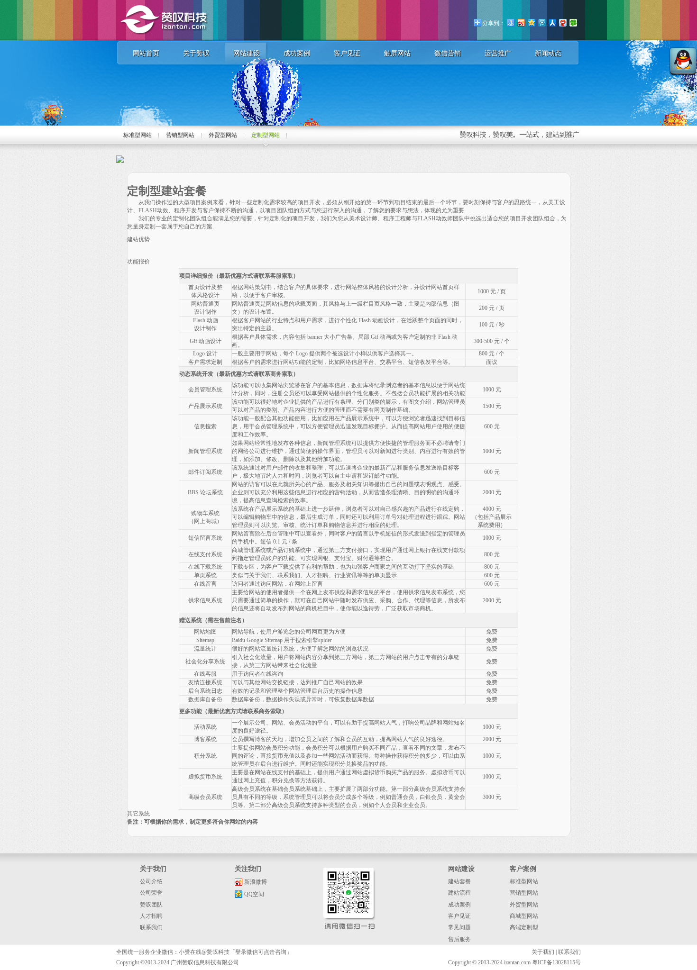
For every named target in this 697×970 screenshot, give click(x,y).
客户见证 (347, 53)
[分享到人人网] (552, 22)
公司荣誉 (151, 892)
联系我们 (151, 927)
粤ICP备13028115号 (556, 962)
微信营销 (447, 53)
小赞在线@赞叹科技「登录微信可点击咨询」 (235, 952)
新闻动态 (548, 53)
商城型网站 (524, 916)
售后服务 (459, 939)
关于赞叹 (196, 53)
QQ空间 (254, 894)
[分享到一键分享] (510, 22)
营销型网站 (180, 135)
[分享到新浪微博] (520, 22)
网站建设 (246, 53)
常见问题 (459, 927)
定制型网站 (265, 135)
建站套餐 (459, 881)
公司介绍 (151, 881)
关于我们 (543, 952)
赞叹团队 (151, 904)
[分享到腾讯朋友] (573, 22)
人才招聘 (151, 916)
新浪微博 (255, 882)
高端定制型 (524, 927)
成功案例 (297, 53)
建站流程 (459, 892)
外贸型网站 (223, 135)
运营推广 (498, 53)
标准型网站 (137, 135)
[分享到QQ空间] (531, 22)
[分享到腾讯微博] (541, 22)
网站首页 (146, 53)
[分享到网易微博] (562, 22)
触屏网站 (397, 53)
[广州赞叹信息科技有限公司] (164, 38)
